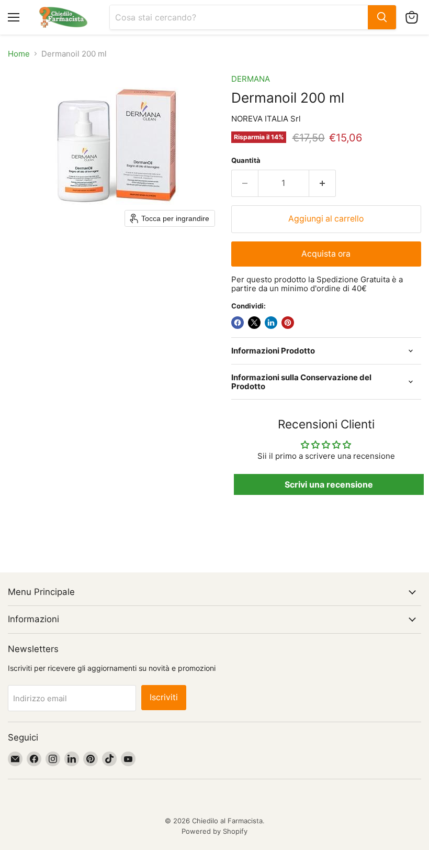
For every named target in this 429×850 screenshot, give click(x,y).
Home (19, 53)
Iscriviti (164, 697)
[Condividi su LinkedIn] (271, 322)
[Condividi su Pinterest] (287, 322)
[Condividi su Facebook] (237, 322)
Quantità (246, 160)
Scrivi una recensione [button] (329, 484)
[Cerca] (382, 17)
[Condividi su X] (254, 322)
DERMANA (250, 79)
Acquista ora (326, 254)
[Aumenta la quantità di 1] (322, 183)
